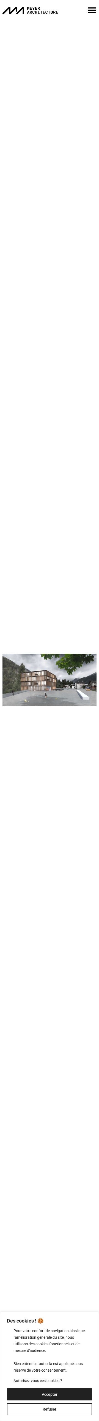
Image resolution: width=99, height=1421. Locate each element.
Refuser (49, 1409)
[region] (49, 1366)
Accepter (49, 1394)
